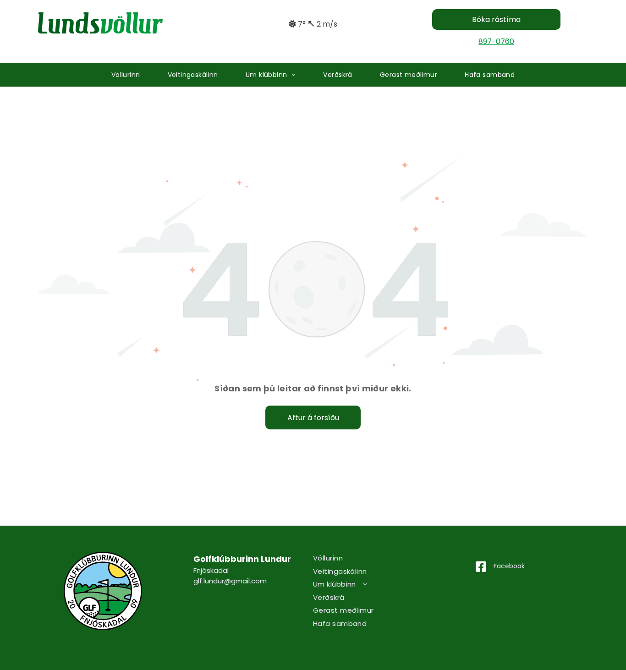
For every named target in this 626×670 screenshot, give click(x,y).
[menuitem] (126, 75)
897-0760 (496, 41)
